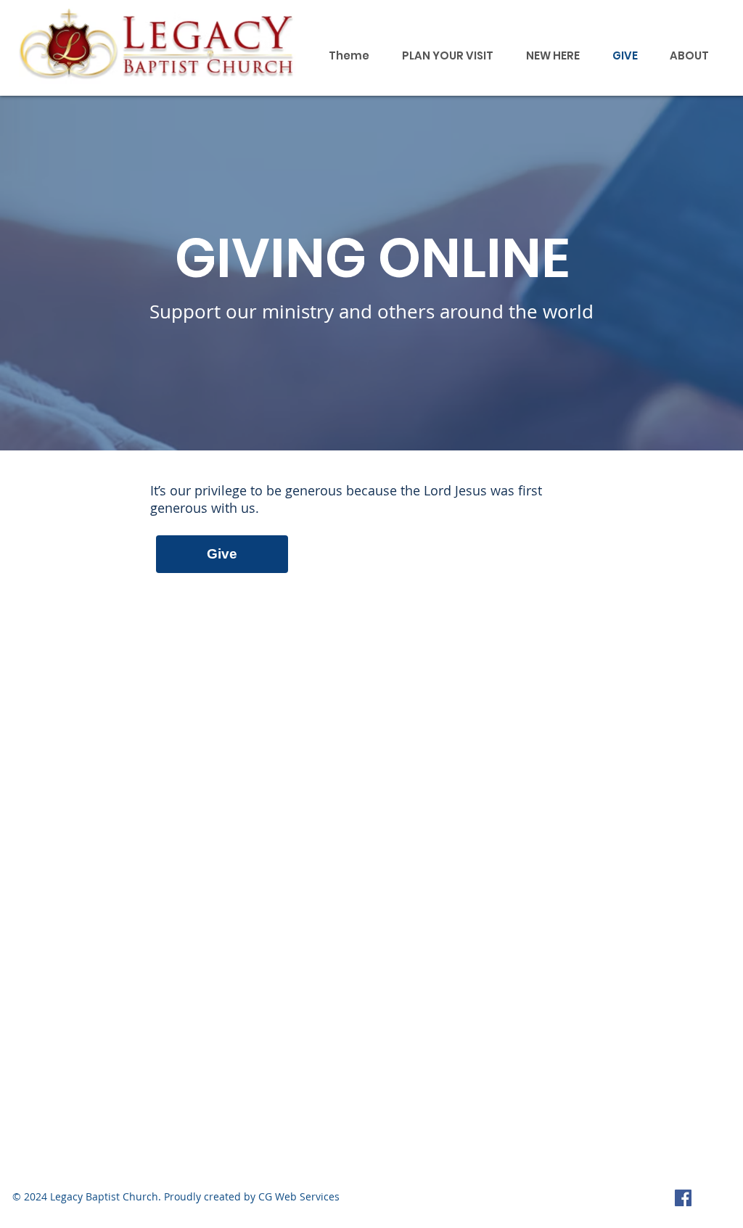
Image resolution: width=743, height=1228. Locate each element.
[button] (689, 56)
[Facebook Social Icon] (683, 1198)
